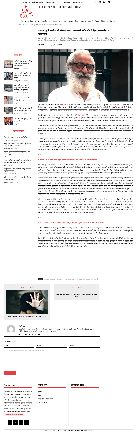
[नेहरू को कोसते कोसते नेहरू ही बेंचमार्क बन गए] (8, 100)
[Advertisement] (18, 41)
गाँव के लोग (41, 45)
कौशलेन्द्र (6, 182)
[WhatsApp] (127, 44)
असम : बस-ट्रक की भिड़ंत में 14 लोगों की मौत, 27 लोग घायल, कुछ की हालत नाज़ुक (76, 295)
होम (20, 24)
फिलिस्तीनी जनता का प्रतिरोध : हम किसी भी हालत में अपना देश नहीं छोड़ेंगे (23, 63)
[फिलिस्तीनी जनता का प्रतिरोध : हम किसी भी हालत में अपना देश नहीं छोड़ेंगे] (8, 64)
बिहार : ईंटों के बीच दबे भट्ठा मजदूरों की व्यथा (16, 137)
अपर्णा (5, 165)
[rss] (29, 334)
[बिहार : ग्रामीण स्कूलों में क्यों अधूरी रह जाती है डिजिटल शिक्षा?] (8, 76)
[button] (114, 20)
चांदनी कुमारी (17, 81)
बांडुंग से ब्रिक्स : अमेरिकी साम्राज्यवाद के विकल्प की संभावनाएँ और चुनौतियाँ (21, 87)
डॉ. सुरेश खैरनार (17, 103)
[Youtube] (26, 422)
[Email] (131, 44)
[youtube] (39, 334)
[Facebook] (118, 44)
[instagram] (22, 334)
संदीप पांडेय (63, 105)
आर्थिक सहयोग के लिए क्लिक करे (14, 414)
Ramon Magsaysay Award (88, 279)
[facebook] (19, 334)
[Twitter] (122, 44)
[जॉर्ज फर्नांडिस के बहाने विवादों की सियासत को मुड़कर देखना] (8, 110)
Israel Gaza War (71, 279)
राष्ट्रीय (25, 24)
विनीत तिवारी (16, 68)
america (60, 279)
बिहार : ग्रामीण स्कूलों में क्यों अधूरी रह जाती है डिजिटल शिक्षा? (22, 75)
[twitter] (32, 334)
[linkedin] (26, 334)
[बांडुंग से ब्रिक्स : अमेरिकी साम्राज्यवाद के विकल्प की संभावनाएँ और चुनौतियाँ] (8, 88)
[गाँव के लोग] (12, 330)
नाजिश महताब (7, 140)
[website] (35, 334)
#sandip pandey (49, 279)
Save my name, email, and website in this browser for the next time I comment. (25, 350)
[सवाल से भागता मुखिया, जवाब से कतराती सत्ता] (8, 121)
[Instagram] (21, 422)
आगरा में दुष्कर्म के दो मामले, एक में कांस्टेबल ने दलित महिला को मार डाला (27, 316)
